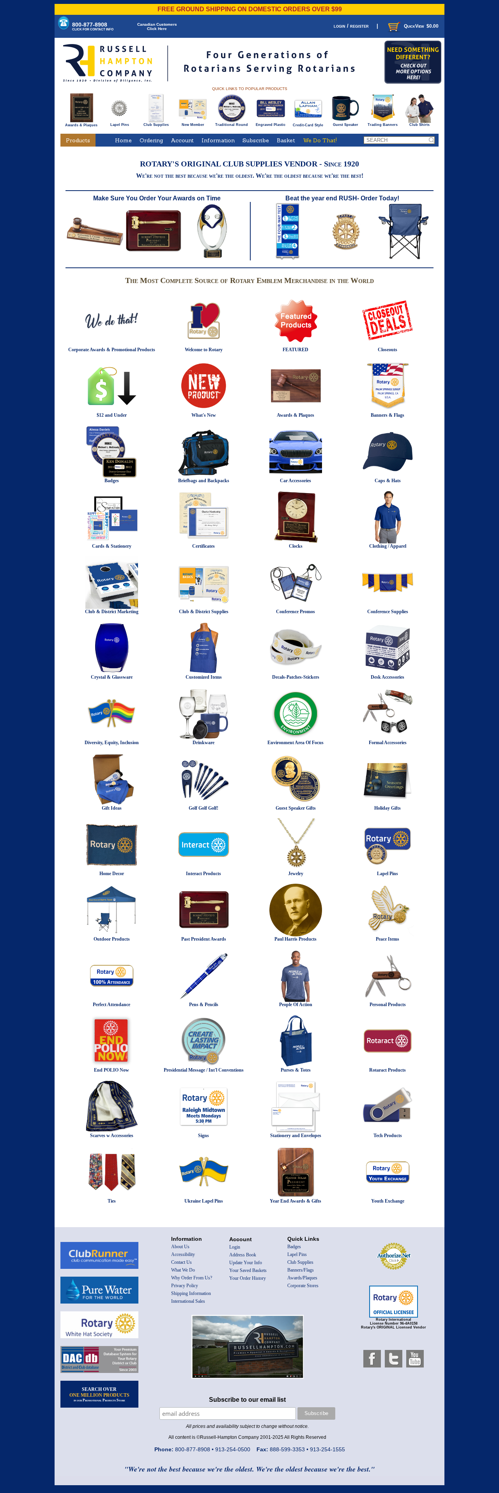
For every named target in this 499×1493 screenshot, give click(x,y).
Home (123, 140)
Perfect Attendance (111, 1004)
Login (234, 1247)
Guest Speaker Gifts (296, 808)
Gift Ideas (112, 808)
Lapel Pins (119, 125)
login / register (351, 26)
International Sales (188, 1301)
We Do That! (320, 140)
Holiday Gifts (387, 808)
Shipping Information (191, 1293)
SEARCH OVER (99, 1394)
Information (218, 140)
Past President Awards (203, 939)
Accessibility (183, 1254)
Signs (203, 1135)
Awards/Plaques (302, 1278)
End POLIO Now (111, 1070)
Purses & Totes (296, 1070)
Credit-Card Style (308, 125)
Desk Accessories (387, 677)
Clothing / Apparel (387, 546)
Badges (111, 480)
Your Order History (247, 1278)
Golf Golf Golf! (203, 808)
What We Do (183, 1270)
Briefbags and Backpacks (203, 480)
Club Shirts (419, 125)
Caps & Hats (388, 480)
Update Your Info (245, 1262)
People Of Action (295, 1004)
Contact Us (181, 1262)
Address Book (242, 1255)
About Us (180, 1246)
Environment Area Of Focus (295, 742)
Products (78, 140)
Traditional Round (231, 125)
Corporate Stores (303, 1285)
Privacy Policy (184, 1285)
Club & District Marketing (111, 611)
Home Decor (111, 873)
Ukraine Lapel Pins (203, 1201)
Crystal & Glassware (112, 677)
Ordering (151, 140)
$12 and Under (112, 415)
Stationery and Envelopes (295, 1135)
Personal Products (388, 1004)
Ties (112, 1201)
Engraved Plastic (270, 125)
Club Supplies (156, 125)
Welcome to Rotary (204, 349)
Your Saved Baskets (248, 1270)
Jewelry (295, 873)
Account (182, 140)
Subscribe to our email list (247, 1399)
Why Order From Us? (191, 1278)
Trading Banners (383, 125)
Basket (286, 140)
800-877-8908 (92, 26)
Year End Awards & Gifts (295, 1201)
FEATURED (295, 349)
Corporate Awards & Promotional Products (111, 349)
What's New (203, 415)
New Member (193, 125)
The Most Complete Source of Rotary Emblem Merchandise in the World (249, 280)
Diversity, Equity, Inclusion (112, 742)
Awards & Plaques (81, 125)
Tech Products (387, 1135)
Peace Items (387, 939)
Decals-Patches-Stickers (295, 677)
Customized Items (204, 677)
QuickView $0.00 (421, 26)
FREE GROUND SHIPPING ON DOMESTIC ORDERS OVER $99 (249, 9)
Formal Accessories (388, 742)
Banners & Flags (387, 415)
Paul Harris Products (295, 939)
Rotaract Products (387, 1070)
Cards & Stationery (111, 546)
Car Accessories (295, 480)
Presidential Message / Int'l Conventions (204, 1070)
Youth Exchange (387, 1201)
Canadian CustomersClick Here (157, 26)
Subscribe (255, 140)
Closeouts (387, 349)
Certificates (203, 546)
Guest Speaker (345, 125)
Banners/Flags (300, 1270)
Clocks (296, 546)
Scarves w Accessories (111, 1135)
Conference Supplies (387, 611)
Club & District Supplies (203, 611)
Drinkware (203, 742)
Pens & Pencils (203, 1004)
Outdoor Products (112, 939)
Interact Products (203, 873)
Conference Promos (295, 611)
